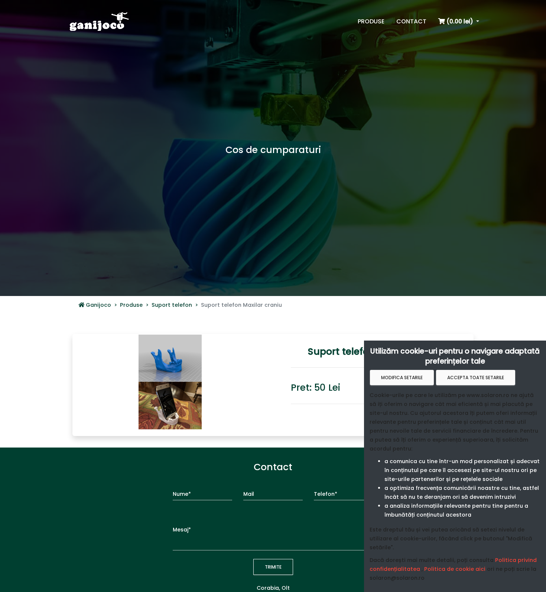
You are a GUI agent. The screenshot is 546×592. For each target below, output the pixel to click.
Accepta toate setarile (475, 377)
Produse (131, 305)
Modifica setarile (402, 377)
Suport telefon (172, 305)
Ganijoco (97, 305)
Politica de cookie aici (454, 569)
